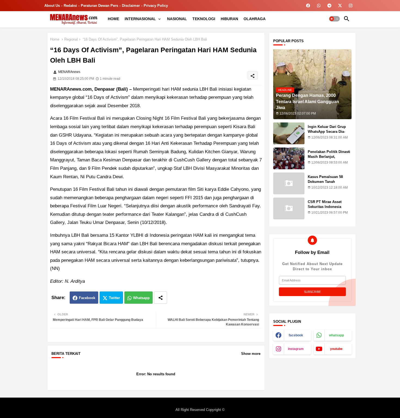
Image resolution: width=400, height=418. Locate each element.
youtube (336, 349)
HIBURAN (229, 19)
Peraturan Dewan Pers (99, 6)
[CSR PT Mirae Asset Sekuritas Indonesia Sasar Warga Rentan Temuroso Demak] (288, 208)
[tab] (113, 18)
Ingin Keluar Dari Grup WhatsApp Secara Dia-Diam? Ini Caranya (327, 132)
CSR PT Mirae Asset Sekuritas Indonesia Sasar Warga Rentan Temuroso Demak (325, 209)
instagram (296, 349)
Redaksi (70, 6)
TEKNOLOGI (203, 19)
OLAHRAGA (255, 19)
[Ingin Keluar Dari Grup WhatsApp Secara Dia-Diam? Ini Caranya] (288, 133)
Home (54, 39)
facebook (296, 335)
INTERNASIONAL (140, 19)
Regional (71, 39)
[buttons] (308, 5)
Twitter (114, 298)
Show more (250, 354)
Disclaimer (131, 6)
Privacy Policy (156, 6)
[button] (334, 18)
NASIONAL (177, 19)
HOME (113, 19)
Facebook (87, 298)
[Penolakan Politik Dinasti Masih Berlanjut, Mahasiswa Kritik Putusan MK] (288, 158)
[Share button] (160, 297)
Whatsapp (141, 298)
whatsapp (336, 335)
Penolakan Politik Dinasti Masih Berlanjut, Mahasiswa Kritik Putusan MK (329, 159)
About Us (52, 6)
